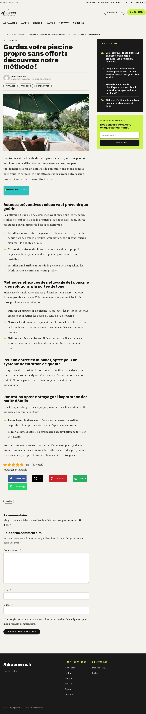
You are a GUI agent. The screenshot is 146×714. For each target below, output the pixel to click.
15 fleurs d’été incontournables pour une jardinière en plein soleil (122, 103)
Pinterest (116, 2)
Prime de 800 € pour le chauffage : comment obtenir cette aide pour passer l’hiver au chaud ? (121, 88)
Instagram (103, 2)
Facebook (90, 2)
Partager (10, 86)
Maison (51, 23)
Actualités (10, 23)
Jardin (25, 23)
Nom (7, 590)
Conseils (78, 23)
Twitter (128, 2)
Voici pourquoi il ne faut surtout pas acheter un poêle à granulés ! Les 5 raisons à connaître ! (122, 57)
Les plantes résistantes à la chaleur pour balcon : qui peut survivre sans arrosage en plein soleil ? (122, 73)
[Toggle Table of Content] (23, 189)
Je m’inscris (119, 143)
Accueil (7, 34)
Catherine (20, 77)
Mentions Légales (100, 667)
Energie (38, 23)
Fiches (95, 673)
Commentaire (12, 550)
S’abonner (136, 12)
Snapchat (141, 2)
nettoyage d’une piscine (21, 215)
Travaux (64, 23)
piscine (9, 501)
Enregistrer (42, 86)
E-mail (8, 605)
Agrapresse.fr (17, 664)
